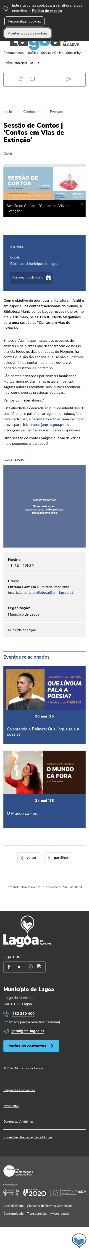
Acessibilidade (13, 1206)
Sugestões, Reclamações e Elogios (27, 1137)
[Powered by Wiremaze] (78, 1191)
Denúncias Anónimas (18, 1121)
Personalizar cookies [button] (24, 21)
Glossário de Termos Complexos (50, 1206)
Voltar (31, 857)
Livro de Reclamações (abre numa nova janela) (18, 1171)
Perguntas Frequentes (21, 79)
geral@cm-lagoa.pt (27, 1030)
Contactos (32, 79)
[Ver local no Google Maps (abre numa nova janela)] (44, 502)
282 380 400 (23, 1013)
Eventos (56, 111)
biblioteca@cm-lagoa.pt (52, 592)
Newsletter (11, 1106)
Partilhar (61, 857)
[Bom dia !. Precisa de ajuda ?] (44, 1241)
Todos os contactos (27, 1046)
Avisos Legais (60, 1213)
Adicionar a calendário (27, 277)
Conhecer (31, 111)
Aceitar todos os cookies (27, 33)
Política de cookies (47, 10)
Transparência (37, 1213)
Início (7, 111)
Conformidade (13, 1213)
